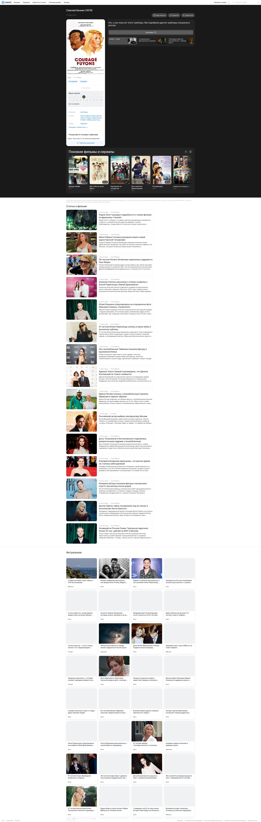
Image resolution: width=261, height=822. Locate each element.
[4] (81, 100)
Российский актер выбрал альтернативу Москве (123, 416)
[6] (87, 100)
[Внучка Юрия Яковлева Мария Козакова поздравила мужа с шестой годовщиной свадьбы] (179, 671)
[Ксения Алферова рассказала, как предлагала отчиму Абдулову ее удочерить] (114, 573)
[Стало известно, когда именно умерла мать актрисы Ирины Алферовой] (81, 606)
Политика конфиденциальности (213, 820)
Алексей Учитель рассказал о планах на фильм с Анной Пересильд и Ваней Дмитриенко (123, 283)
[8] (94, 100)
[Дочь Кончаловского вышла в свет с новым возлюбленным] (147, 769)
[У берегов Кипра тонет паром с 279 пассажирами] (81, 573)
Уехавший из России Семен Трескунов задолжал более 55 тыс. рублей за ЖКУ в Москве (123, 529)
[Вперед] (190, 152)
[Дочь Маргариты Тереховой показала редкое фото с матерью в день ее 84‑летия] (114, 671)
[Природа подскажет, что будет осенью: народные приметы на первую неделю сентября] (81, 671)
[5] (84, 100)
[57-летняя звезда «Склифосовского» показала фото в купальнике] (147, 736)
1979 (69, 77)
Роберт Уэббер (86, 120)
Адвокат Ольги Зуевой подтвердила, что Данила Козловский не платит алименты (123, 372)
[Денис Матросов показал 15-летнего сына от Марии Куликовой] (179, 606)
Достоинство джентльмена (137, 187)
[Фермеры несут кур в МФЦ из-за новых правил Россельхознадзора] (179, 638)
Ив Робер (84, 112)
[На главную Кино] (7, 2)
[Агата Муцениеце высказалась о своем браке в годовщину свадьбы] (114, 736)
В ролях (71, 116)
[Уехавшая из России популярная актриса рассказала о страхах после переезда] (179, 573)
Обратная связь (252, 820)
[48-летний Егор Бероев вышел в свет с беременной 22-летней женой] (179, 769)
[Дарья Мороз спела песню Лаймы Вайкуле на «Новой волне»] (114, 801)
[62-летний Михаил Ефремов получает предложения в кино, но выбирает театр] (114, 703)
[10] (101, 100)
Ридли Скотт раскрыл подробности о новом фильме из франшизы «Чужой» (125, 216)
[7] (91, 100)
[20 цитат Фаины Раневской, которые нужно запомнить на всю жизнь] (114, 606)
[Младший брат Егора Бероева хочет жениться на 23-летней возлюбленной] (147, 606)
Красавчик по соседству (116, 187)
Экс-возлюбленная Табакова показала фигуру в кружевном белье (123, 350)
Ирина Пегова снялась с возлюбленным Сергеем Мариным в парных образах (123, 395)
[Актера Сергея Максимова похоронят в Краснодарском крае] (179, 703)
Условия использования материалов (235, 820)
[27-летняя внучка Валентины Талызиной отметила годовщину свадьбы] (81, 801)
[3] (77, 100)
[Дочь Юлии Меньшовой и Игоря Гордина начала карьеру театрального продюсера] (147, 638)
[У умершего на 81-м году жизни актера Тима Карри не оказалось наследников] (147, 801)
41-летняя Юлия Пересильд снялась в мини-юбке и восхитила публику (125, 328)
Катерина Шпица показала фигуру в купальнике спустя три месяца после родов (123, 484)
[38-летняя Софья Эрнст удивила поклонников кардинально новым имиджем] (114, 769)
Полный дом (157, 186)
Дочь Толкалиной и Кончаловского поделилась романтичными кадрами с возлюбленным (122, 440)
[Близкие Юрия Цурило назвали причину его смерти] (147, 703)
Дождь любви (74, 186)
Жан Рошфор (85, 116)
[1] (70, 100)
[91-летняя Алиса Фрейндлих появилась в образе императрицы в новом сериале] (81, 769)
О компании (9, 820)
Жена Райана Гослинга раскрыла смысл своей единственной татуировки (122, 238)
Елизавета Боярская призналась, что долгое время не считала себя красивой (124, 462)
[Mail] (3, 2)
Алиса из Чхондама (181, 186)
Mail (3, 820)
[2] (74, 100)
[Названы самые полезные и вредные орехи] (179, 736)
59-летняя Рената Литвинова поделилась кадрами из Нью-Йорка (126, 260)
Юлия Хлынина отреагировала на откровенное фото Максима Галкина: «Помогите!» (125, 305)
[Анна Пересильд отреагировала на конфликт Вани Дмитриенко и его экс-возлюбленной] (81, 736)
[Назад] (186, 152)
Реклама (17, 820)
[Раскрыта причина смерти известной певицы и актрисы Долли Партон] (147, 671)
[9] (98, 100)
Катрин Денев (96, 116)
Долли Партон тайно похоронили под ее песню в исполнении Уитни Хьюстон (123, 507)
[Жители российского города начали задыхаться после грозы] (114, 638)
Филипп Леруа (86, 118)
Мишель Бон (97, 118)
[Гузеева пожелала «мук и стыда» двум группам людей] (81, 703)
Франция (84, 123)
